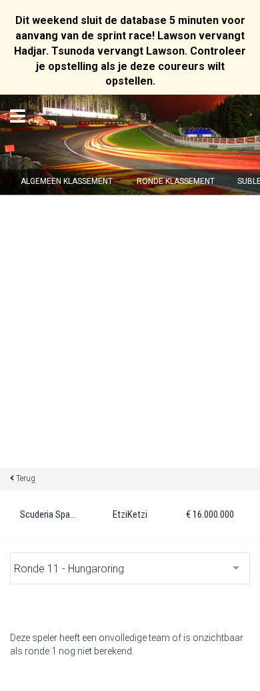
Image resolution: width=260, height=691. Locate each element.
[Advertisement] (130, 331)
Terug (25, 478)
